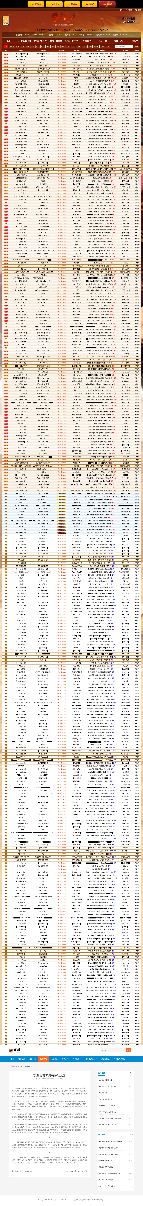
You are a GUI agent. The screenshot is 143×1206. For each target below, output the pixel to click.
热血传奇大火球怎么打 (106, 1099)
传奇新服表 (77, 1059)
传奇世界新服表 (120, 1059)
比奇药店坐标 (103, 1093)
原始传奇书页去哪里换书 (107, 1105)
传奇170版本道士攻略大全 (107, 1112)
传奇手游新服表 (91, 1059)
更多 (131, 1073)
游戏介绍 (65, 1059)
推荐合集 (21, 1059)
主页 (12, 1059)
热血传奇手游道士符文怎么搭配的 (110, 1118)
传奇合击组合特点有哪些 (107, 1186)
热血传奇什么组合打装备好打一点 (110, 1173)
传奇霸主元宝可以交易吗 (79, 1171)
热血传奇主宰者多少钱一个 (107, 1125)
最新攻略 (43, 1059)
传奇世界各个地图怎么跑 (24, 1171)
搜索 (128, 1050)
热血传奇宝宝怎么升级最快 (107, 1086)
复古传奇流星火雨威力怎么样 (108, 1154)
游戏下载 (32, 1059)
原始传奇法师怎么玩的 (106, 1167)
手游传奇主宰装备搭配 (106, 1180)
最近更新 (54, 1059)
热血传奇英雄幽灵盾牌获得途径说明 (110, 1141)
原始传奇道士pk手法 (105, 1160)
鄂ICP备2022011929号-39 (96, 1200)
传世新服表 (105, 1059)
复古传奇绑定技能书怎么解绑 (108, 1148)
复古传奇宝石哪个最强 (106, 1080)
